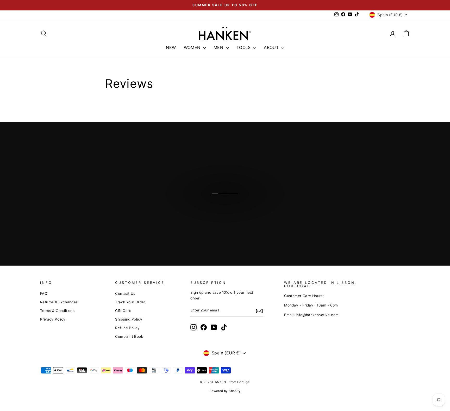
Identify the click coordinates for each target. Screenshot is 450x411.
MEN (219, 47)
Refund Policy (127, 328)
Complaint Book (129, 336)
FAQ (43, 293)
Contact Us (125, 293)
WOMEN (193, 47)
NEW (171, 47)
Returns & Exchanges (59, 302)
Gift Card (123, 311)
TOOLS (244, 47)
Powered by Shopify (225, 391)
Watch (227, 199)
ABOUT (272, 47)
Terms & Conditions (57, 311)
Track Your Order (130, 302)
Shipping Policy (128, 319)
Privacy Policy (53, 319)
